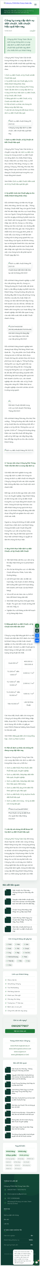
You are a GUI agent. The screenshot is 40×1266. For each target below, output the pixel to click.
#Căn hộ (17, 1165)
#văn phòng (24, 1155)
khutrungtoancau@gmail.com (17, 1194)
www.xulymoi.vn (20, 1052)
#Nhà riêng (17, 1162)
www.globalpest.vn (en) (20, 1054)
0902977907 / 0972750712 (16, 1190)
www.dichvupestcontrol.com (20, 1049)
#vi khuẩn (26, 1162)
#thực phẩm (11, 1155)
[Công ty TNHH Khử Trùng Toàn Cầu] (18, 4)
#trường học (26, 1165)
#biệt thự (8, 1168)
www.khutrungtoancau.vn (20, 1046)
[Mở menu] (35, 4)
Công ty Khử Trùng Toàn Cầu (15, 839)
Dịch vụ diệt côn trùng (11, 1215)
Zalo (37, 640)
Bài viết (13, 11)
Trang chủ (7, 11)
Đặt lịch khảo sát (20, 1031)
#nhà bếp (21, 1159)
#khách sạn (30, 1158)
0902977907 (20, 1026)
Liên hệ (6, 1224)
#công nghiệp (10, 1159)
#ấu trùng (9, 1165)
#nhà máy (22, 1151)
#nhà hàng (10, 1151)
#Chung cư (18, 1168)
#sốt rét (8, 1162)
